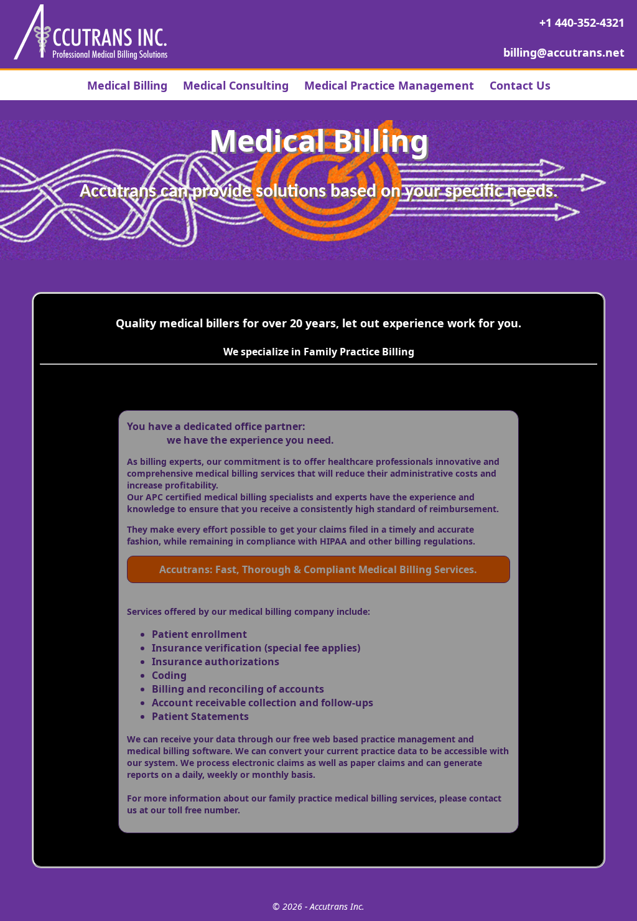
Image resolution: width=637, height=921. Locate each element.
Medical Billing (127, 85)
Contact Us (520, 85)
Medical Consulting (236, 85)
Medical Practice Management (389, 85)
